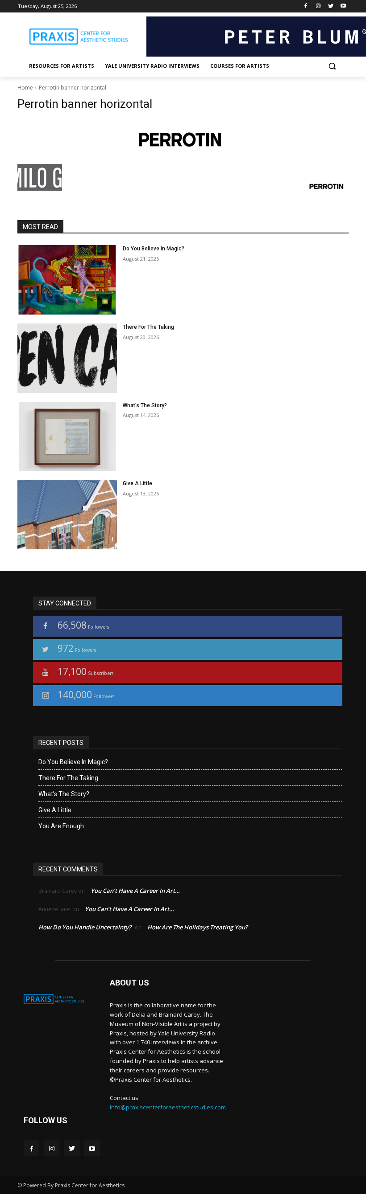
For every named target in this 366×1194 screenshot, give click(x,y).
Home (25, 87)
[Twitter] (330, 6)
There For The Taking (148, 327)
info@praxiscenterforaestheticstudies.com (168, 1107)
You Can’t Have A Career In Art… (135, 891)
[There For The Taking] (67, 358)
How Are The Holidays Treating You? (197, 927)
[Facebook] (306, 6)
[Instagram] (318, 6)
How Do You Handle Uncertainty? (84, 927)
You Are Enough (61, 826)
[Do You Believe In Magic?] (67, 280)
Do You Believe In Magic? (153, 248)
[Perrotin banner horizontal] (183, 139)
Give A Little (137, 483)
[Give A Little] (67, 514)
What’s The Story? (145, 405)
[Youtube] (343, 6)
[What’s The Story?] (67, 436)
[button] (331, 66)
